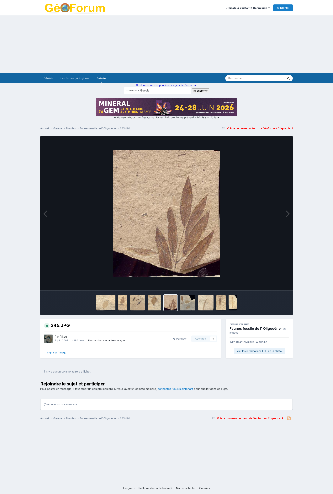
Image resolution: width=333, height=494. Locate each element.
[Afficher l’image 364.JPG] (154, 302)
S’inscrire (283, 7)
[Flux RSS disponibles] (289, 418)
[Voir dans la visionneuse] (166, 213)
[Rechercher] (288, 78)
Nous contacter (186, 488)
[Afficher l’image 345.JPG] (170, 302)
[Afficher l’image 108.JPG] (221, 302)
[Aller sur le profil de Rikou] (48, 339)
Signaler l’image (56, 352)
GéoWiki (49, 78)
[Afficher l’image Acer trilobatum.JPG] (123, 302)
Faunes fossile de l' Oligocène (255, 328)
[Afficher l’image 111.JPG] (205, 302)
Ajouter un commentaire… (62, 404)
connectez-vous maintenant (175, 388)
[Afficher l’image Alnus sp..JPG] (105, 302)
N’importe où (271, 78)
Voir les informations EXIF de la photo (259, 350)
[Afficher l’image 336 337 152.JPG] (187, 302)
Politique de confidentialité (155, 488)
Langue (128, 488)
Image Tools (276, 283)
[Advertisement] (166, 44)
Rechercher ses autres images (106, 340)
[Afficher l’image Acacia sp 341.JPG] (137, 302)
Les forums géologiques (75, 78)
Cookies (204, 488)
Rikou (63, 336)
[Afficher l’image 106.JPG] (233, 302)
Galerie (101, 78)
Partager (181, 338)
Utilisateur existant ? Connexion (247, 7)
